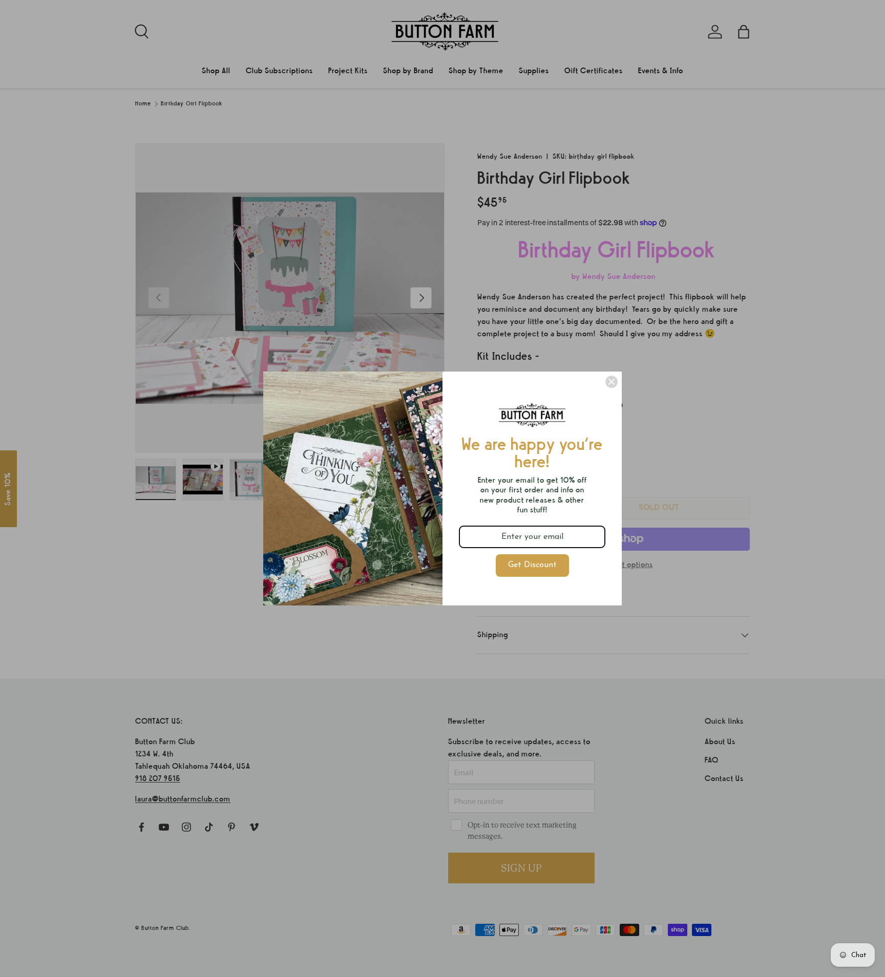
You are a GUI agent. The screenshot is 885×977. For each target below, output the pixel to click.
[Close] (611, 382)
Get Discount (532, 565)
